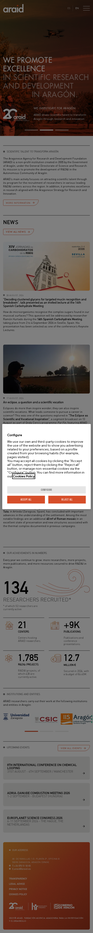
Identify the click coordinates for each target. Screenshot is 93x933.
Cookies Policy (24, 476)
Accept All (26, 499)
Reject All (66, 499)
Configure (46, 489)
